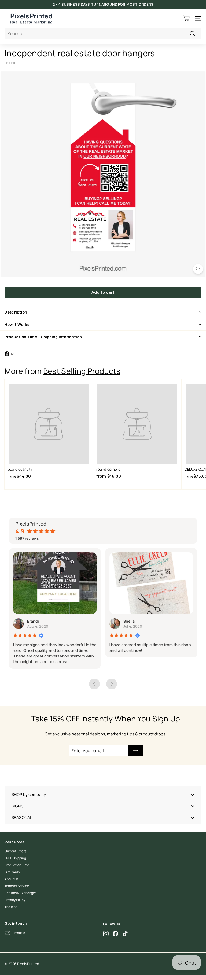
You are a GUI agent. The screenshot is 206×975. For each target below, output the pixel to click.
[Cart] (186, 18)
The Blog (11, 907)
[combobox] (103, 33)
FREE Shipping (15, 858)
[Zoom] (198, 269)
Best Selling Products (81, 371)
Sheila (129, 621)
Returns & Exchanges (20, 893)
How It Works (17, 324)
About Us (11, 879)
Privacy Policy (15, 900)
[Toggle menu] (192, 794)
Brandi (33, 621)
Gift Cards (12, 872)
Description (16, 312)
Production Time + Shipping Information (43, 336)
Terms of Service (17, 886)
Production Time (17, 865)
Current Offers (15, 851)
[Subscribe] (135, 750)
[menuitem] (103, 794)
